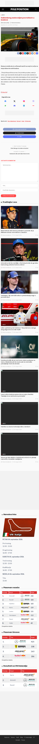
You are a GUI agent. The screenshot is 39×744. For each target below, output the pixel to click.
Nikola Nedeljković (6, 235)
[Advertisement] (19, 3)
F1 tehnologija (28, 737)
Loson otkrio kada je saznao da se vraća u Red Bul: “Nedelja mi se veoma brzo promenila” (17, 395)
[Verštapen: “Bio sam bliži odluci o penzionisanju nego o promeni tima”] (19, 282)
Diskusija (4, 92)
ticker (22, 121)
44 (37, 235)
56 (37, 462)
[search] (35, 9)
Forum (23, 740)
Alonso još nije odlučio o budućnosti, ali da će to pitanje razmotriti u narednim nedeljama (18, 458)
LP (34, 737)
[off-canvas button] (3, 9)
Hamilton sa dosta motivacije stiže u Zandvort (15, 427)
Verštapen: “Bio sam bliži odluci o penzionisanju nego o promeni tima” (18, 296)
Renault (19, 121)
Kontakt (18, 740)
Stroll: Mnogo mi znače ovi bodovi (19, 148)
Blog (21, 737)
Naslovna (6, 737)
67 (37, 429)
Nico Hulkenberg (12, 121)
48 (37, 332)
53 (37, 267)
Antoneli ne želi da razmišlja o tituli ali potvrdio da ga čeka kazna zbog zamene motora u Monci (19, 264)
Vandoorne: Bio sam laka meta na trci (19, 153)
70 (37, 300)
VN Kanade (28, 121)
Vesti (3, 14)
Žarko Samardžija (5, 22)
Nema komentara (16, 22)
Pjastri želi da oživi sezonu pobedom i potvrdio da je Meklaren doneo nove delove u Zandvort (17, 231)
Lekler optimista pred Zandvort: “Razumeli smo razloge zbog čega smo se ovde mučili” (18, 329)
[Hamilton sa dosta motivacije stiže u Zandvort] (19, 413)
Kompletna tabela (7, 626)
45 (37, 399)
